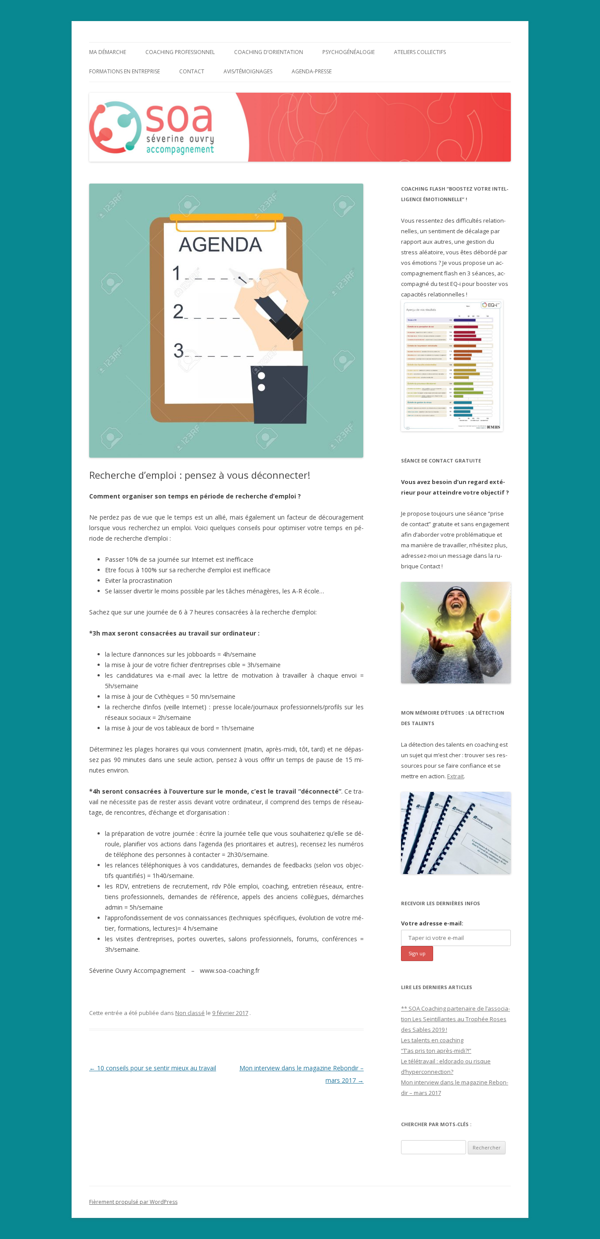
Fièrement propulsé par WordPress (133, 1202)
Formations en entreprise (124, 71)
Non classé (190, 1013)
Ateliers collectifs (420, 52)
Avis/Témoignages (248, 71)
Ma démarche (107, 52)
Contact (191, 71)
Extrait (455, 776)
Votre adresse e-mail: (432, 923)
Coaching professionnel (180, 52)
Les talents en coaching (432, 1040)
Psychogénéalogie (348, 52)
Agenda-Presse (312, 71)
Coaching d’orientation (268, 52)
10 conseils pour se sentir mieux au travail (152, 1068)
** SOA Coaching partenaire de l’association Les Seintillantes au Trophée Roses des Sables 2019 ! (455, 1018)
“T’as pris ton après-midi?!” (436, 1051)
